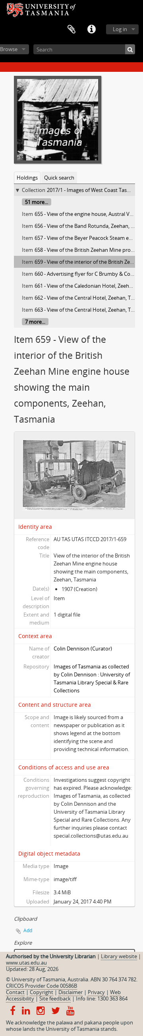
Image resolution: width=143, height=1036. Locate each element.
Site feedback (55, 998)
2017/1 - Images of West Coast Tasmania (94, 190)
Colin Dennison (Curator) (83, 648)
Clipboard (71, 30)
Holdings (27, 177)
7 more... (35, 321)
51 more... (36, 202)
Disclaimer (70, 992)
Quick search (59, 177)
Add (27, 930)
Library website (119, 956)
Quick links (91, 30)
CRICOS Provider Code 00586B (41, 985)
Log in (120, 29)
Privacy (96, 992)
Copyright (41, 992)
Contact (15, 992)
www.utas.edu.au (26, 962)
